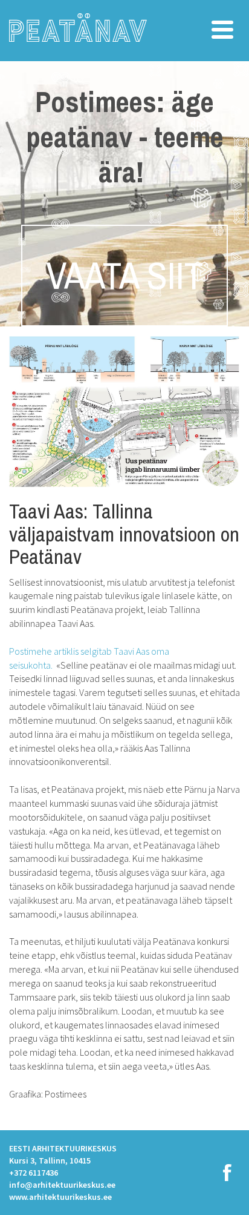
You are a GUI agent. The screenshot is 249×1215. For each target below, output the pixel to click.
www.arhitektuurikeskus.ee (60, 1196)
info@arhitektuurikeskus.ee (62, 1184)
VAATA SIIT (124, 276)
